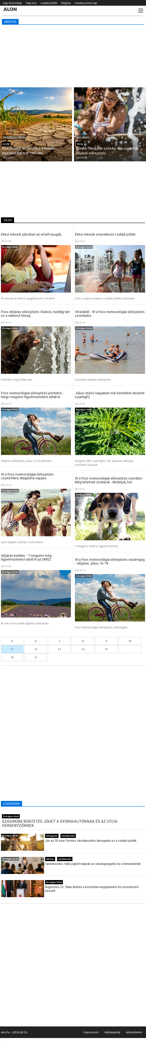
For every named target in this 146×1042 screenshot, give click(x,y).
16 (12, 657)
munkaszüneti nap (86, 3)
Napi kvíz (31, 3)
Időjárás (66, 3)
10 (129, 641)
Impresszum (91, 1032)
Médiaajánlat (112, 1032)
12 (35, 649)
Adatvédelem (134, 1032)
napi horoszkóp (12, 3)
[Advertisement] (73, 55)
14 (82, 649)
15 (106, 649)
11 (12, 649)
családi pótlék (48, 3)
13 (59, 649)
